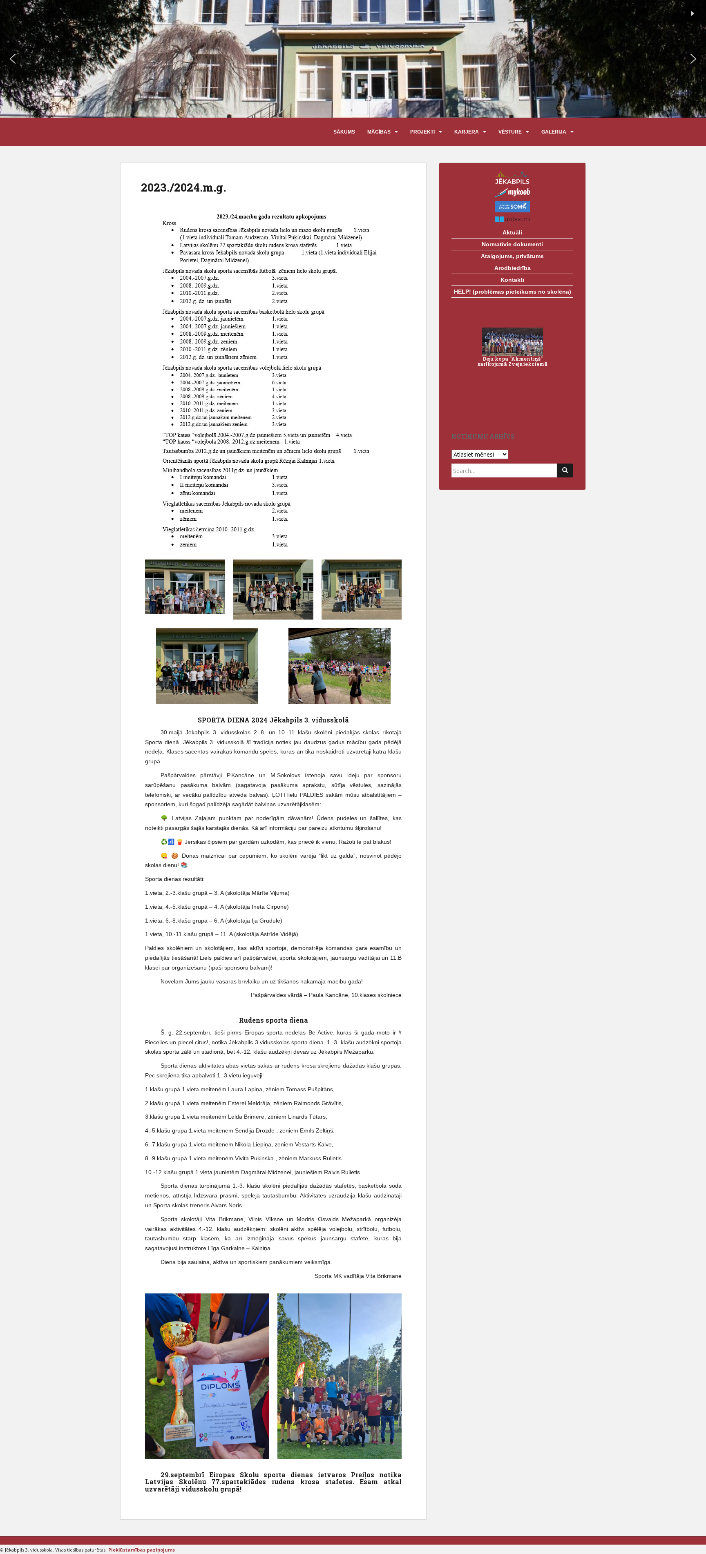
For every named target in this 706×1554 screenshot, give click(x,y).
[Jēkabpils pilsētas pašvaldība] (512, 177)
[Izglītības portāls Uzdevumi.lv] (512, 219)
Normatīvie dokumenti (512, 244)
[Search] (565, 470)
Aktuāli (512, 232)
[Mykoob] (512, 192)
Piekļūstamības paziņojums (141, 1550)
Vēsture (510, 132)
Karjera (466, 132)
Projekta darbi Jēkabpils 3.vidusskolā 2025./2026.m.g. (512, 371)
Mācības (379, 132)
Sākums (344, 132)
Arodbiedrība (512, 268)
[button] (12, 58)
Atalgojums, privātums (512, 256)
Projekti (422, 132)
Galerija (553, 132)
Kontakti (512, 279)
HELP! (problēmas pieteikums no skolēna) (512, 291)
